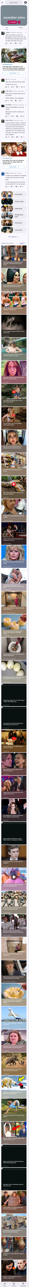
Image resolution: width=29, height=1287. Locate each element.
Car (6, 79)
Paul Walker (8, 104)
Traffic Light (8, 91)
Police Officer (9, 120)
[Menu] (2, 2)
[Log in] (25, 2)
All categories (12, 237)
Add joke (13, 22)
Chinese (7, 32)
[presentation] (3, 33)
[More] (19, 22)
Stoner (7, 173)
